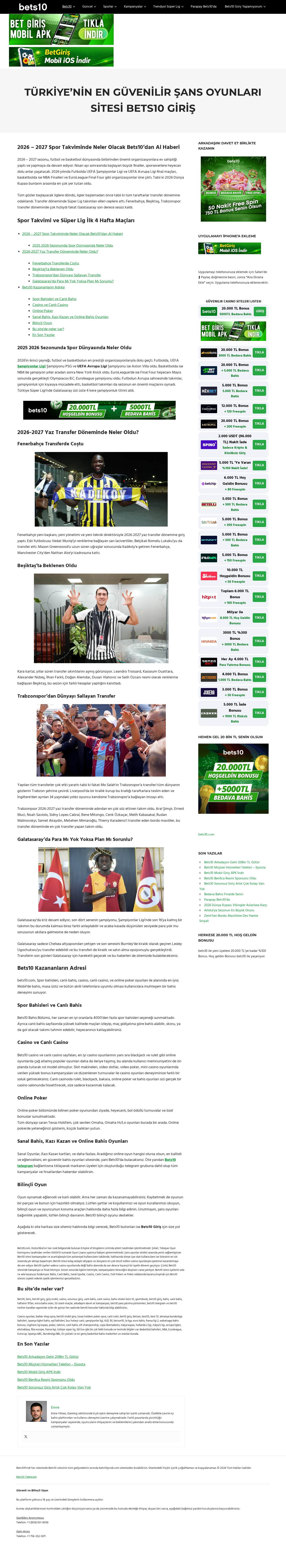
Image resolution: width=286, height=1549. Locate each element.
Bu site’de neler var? (48, 329)
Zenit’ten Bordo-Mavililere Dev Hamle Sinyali (228, 918)
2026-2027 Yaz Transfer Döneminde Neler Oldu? (60, 252)
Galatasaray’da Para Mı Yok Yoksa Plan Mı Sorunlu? (73, 281)
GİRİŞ (260, 311)
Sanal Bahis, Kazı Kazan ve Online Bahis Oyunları (70, 317)
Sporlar (108, 6)
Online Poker (42, 311)
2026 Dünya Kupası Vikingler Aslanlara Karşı (235, 905)
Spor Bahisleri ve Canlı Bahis (54, 299)
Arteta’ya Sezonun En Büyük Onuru (229, 910)
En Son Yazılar (43, 335)
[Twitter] (26, 1437)
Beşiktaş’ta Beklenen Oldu (52, 269)
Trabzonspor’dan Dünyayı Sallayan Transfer (66, 275)
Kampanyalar (133, 6)
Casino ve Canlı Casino (50, 305)
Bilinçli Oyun (42, 323)
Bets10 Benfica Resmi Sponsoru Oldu (46, 1380)
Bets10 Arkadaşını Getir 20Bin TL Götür (48, 1357)
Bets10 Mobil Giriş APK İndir (39, 1372)
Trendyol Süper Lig (166, 6)
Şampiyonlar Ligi (31, 366)
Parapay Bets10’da (203, 6)
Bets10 (67, 6)
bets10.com (206, 834)
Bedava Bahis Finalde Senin (223, 894)
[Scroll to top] (278, 1541)
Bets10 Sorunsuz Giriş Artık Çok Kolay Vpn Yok (54, 1388)
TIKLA (259, 352)
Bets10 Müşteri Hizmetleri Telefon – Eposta (51, 1364)
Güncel (87, 6)
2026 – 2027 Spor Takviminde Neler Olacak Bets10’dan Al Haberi (72, 234)
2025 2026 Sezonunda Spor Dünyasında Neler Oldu (72, 246)
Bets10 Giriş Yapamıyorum (243, 6)
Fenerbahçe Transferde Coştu (55, 263)
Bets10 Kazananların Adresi (43, 287)
